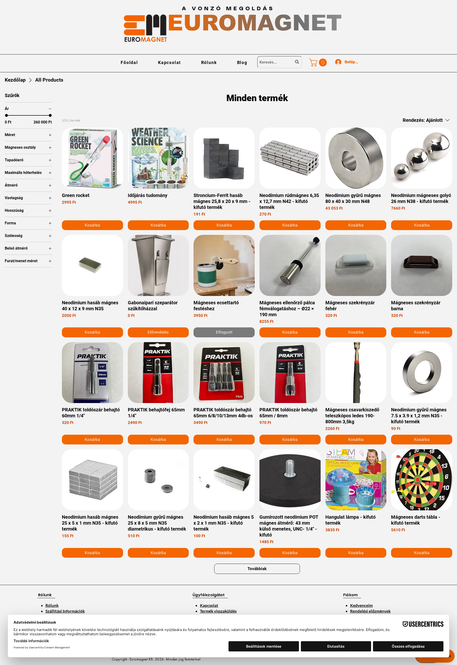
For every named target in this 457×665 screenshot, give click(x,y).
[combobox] (279, 62)
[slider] (6, 115)
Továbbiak (257, 568)
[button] (319, 62)
